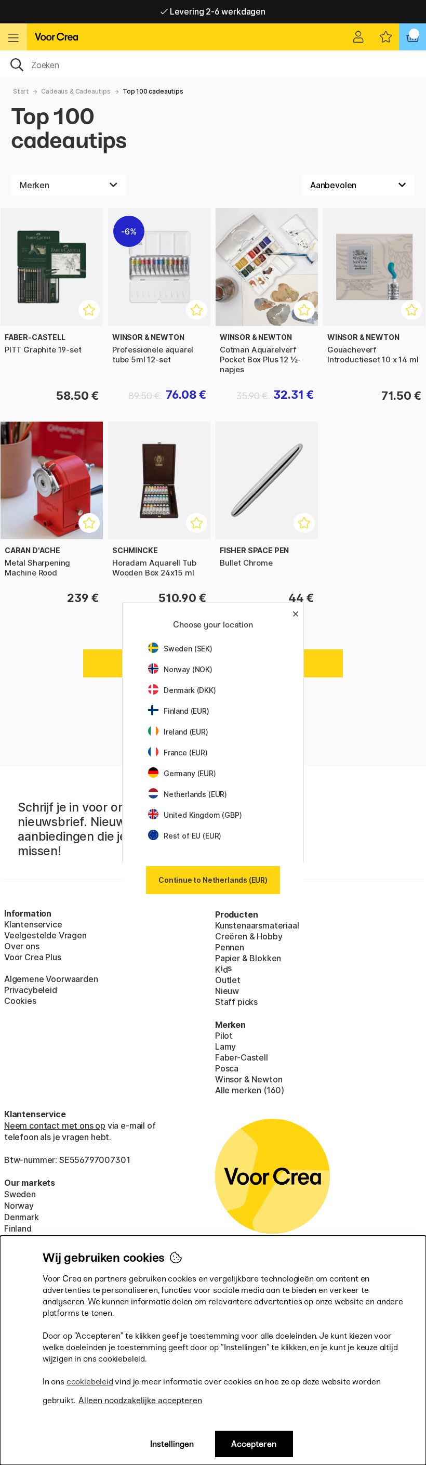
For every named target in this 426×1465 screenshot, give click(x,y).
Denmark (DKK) (190, 690)
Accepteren (253, 1444)
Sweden (20, 1194)
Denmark (21, 1217)
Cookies (20, 1001)
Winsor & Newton (248, 1079)
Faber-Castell (241, 1057)
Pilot (224, 1035)
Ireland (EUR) (186, 731)
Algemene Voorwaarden (51, 979)
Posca (226, 1068)
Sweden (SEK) (188, 648)
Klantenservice (33, 924)
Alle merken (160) (249, 1090)
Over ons (21, 946)
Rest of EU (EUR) (192, 835)
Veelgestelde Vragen (45, 935)
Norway (19, 1205)
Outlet (228, 980)
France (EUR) (186, 752)
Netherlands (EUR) (195, 794)
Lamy (225, 1046)
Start (21, 91)
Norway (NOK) (188, 669)
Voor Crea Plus (32, 957)
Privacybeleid (30, 990)
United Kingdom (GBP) (203, 814)
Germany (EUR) (190, 773)
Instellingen (172, 1444)
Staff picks (236, 1002)
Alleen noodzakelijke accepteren (140, 1400)
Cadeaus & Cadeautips (75, 91)
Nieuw (227, 991)
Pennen (229, 947)
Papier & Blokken (248, 958)
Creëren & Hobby (248, 936)
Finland (18, 1228)
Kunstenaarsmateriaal (257, 925)
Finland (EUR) (186, 711)
